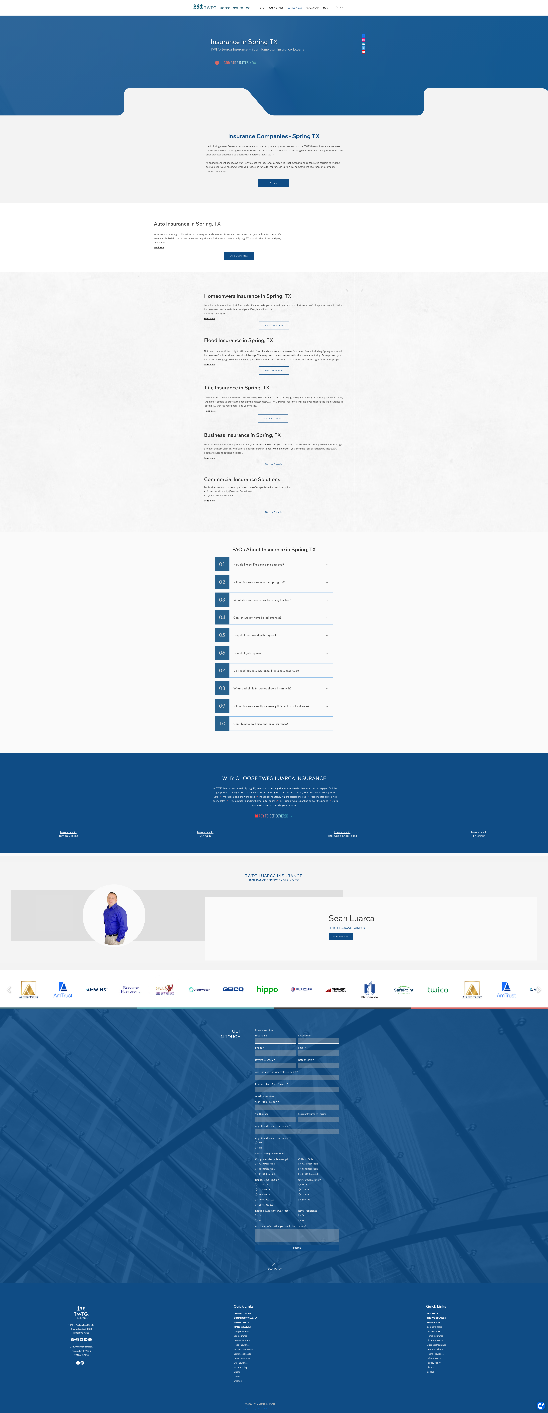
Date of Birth (306, 1059)
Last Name (305, 1035)
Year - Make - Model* (267, 1101)
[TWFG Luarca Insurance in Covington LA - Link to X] (90, 1339)
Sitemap (238, 1380)
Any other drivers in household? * (273, 1126)
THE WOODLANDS (436, 1317)
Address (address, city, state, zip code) (276, 1072)
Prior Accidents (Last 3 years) (271, 1084)
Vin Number (261, 1114)
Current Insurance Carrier (312, 1114)
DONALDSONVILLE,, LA (245, 1317)
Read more (159, 247)
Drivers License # (265, 1059)
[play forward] (539, 989)
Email (302, 1047)
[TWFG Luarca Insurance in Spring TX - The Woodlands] (363, 44)
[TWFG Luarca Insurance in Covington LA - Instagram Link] (77, 1339)
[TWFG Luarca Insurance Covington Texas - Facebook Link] (78, 1363)
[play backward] (9, 989)
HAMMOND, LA (241, 1322)
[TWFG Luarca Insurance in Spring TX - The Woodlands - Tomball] (363, 40)
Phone (259, 1047)
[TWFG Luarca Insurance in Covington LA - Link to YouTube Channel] (85, 1339)
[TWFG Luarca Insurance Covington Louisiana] (73, 1339)
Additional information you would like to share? (280, 1226)
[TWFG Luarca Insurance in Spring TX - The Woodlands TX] (363, 48)
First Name (262, 1035)
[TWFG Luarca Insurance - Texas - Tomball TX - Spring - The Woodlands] (363, 36)
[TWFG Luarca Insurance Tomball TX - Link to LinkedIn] (82, 1363)
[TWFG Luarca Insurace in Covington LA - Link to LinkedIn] (81, 1339)
